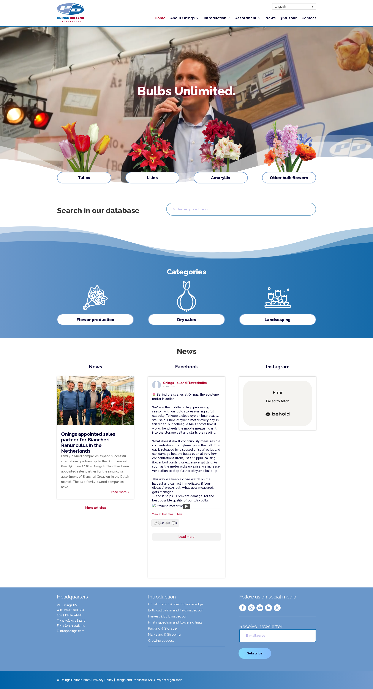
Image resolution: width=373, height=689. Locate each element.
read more (119, 492)
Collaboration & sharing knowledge (175, 604)
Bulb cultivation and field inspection (175, 610)
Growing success (161, 641)
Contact (309, 18)
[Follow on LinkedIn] (268, 607)
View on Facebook (162, 514)
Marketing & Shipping (164, 634)
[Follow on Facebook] (242, 607)
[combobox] (241, 209)
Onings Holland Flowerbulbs (185, 383)
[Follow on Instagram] (251, 607)
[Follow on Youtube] (259, 607)
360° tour (288, 18)
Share (179, 514)
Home (160, 18)
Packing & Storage (162, 628)
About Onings (182, 18)
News (271, 18)
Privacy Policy (103, 680)
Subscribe (254, 653)
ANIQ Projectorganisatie (165, 680)
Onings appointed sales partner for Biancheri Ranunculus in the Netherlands (88, 442)
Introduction (215, 18)
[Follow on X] (277, 607)
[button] (294, 6)
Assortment (245, 18)
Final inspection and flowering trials (175, 622)
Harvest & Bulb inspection (167, 616)
